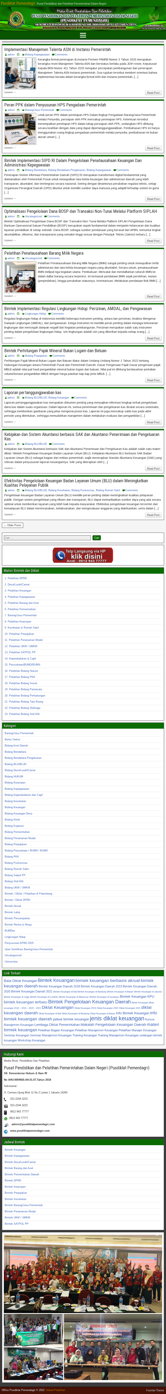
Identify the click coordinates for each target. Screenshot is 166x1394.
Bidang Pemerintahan (17, 831)
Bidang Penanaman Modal (20, 838)
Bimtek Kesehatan (15, 1199)
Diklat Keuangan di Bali (50, 1013)
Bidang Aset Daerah (16, 745)
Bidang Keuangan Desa (18, 813)
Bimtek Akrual (13, 905)
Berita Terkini (12, 739)
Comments (61, 54)
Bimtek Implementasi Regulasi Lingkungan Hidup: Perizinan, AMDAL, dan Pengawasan (78, 308)
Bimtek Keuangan (56, 980)
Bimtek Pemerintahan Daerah (22, 1174)
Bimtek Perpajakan (16, 1192)
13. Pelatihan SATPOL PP (20, 652)
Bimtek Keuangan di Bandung (92, 991)
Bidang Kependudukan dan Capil (24, 794)
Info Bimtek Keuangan (132, 1013)
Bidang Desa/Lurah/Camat (20, 770)
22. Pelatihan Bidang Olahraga (22, 707)
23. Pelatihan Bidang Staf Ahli (22, 714)
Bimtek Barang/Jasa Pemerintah (24, 1205)
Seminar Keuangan (16, 1035)
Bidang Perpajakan (36, 355)
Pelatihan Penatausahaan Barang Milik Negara (43, 253)
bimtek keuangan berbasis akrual (108, 980)
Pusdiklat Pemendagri (18, 3)
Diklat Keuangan (58, 1007)
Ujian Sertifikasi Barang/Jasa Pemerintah (29, 949)
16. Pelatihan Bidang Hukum (21, 670)
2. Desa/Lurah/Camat (17, 584)
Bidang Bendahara (36, 170)
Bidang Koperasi (14, 825)
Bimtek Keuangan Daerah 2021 (31, 991)
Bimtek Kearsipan (15, 1186)
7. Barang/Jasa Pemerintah (21, 615)
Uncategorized (33, 216)
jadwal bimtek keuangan (71, 1019)
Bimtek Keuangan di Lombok (44, 997)
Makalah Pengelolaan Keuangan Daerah (113, 1024)
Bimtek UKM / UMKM (17, 1217)
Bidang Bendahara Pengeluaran (66, 170)
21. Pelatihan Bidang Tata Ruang (24, 701)
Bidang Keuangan (58, 397)
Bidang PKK (12, 856)
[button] (83, 1274)
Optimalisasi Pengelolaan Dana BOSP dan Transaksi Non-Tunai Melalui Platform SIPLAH (80, 211)
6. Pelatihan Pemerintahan (20, 609)
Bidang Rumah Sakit (108, 490)
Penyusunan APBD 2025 (19, 943)
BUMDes (10, 930)
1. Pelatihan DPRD (16, 578)
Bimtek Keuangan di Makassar (74, 997)
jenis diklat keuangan (117, 1018)
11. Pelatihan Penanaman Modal (24, 639)
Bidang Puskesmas (82, 490)
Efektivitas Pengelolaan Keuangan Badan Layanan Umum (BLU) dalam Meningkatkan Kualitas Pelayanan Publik (76, 483)
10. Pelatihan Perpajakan (19, 633)
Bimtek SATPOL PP (17, 1223)
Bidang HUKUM (14, 776)
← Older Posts (12, 525)
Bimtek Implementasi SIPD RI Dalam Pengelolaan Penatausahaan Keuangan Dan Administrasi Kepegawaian (73, 162)
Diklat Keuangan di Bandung (75, 1013)
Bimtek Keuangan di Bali (65, 991)
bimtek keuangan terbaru (25, 1002)
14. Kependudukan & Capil (20, 658)
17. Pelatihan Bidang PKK (20, 676)
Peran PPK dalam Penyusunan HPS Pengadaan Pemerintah (55, 104)
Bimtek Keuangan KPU (137, 996)
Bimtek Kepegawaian (17, 1155)
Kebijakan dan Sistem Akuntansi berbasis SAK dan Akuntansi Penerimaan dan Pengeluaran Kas (81, 436)
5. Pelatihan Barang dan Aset (22, 602)
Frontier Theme (155, 1390)
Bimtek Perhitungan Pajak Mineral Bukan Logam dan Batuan (55, 350)
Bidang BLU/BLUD (36, 397)
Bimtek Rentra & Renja (18, 924)
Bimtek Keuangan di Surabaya (104, 997)
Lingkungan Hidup (35, 313)
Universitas (11, 961)
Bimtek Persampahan (17, 918)
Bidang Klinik (12, 819)
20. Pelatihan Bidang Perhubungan (25, 695)
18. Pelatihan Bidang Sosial (21, 683)
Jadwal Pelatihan (55, 1390)
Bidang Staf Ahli (14, 881)
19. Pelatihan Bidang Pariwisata (23, 689)
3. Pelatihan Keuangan (18, 590)
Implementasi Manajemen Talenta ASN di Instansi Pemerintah (57, 49)
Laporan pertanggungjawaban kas (32, 392)
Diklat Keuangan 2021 (129, 1008)
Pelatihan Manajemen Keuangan (96, 1030)
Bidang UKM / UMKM (17, 887)
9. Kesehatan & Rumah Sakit (22, 627)
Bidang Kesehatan (59, 490)
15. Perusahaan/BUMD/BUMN (22, 664)
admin (11, 54)
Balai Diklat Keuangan (20, 981)
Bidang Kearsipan (15, 782)
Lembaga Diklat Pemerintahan (57, 1025)
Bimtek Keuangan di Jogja (16, 997)
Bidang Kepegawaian (37, 54)
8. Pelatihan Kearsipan (18, 621)
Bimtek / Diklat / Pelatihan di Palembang (28, 893)
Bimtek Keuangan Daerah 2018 (59, 986)
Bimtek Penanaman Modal (20, 1211)
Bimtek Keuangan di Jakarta (148, 991)
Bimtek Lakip (12, 912)
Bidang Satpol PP (15, 875)
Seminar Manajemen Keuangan (51, 1035)
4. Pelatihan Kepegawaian (20, 596)
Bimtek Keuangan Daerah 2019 (101, 986)
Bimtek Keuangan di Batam (120, 991)
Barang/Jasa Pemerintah (39, 109)
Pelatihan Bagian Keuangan (56, 1030)
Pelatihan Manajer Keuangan (137, 1030)
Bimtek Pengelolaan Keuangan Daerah (89, 1001)
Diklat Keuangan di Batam (102, 1013)
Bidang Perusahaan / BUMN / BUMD (26, 850)
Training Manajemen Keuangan (118, 1035)
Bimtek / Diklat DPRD (17, 899)
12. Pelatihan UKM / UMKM (21, 646)
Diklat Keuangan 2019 (85, 1008)
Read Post (153, 92)
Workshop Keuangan (31, 1040)
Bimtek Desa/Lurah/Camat (20, 1162)
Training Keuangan (84, 1035)
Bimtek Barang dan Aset (19, 1168)
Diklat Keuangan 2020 (107, 1008)
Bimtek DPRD (13, 1180)
